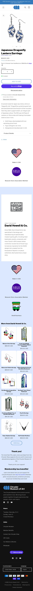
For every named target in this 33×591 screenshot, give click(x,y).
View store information (9, 99)
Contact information (17, 587)
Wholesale (6, 545)
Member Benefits (8, 530)
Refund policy (25, 582)
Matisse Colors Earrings (9, 343)
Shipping (3, 60)
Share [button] (5, 139)
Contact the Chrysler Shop (11, 534)
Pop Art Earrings (24, 413)
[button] (3, 7)
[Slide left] (13, 46)
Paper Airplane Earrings (9, 435)
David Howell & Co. (6, 55)
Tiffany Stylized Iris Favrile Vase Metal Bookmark (24, 368)
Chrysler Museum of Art (14, 582)
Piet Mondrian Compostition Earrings (9, 391)
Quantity (3, 68)
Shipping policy (26, 584)
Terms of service (17, 584)
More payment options (16, 90)
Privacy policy (8, 584)
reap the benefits (20, 474)
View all (16, 443)
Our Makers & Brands (9, 541)
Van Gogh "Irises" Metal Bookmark (24, 391)
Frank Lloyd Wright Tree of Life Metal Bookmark (9, 413)
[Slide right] (20, 46)
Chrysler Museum (8, 526)
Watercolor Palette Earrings (9, 367)
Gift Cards (6, 538)
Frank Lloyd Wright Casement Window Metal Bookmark (24, 345)
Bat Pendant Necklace (24, 435)
